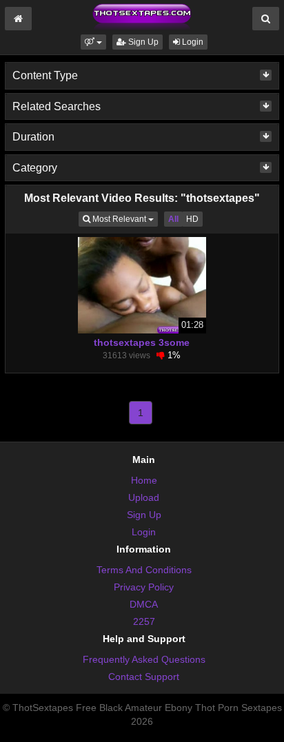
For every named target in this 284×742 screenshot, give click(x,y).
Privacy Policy (144, 586)
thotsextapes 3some (142, 342)
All (173, 219)
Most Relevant (124, 219)
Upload (143, 497)
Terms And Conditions (144, 569)
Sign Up (142, 42)
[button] (93, 42)
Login (191, 42)
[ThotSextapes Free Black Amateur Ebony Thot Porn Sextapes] (142, 16)
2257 (144, 621)
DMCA (144, 604)
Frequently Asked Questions (144, 659)
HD (192, 219)
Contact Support (143, 676)
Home (144, 480)
